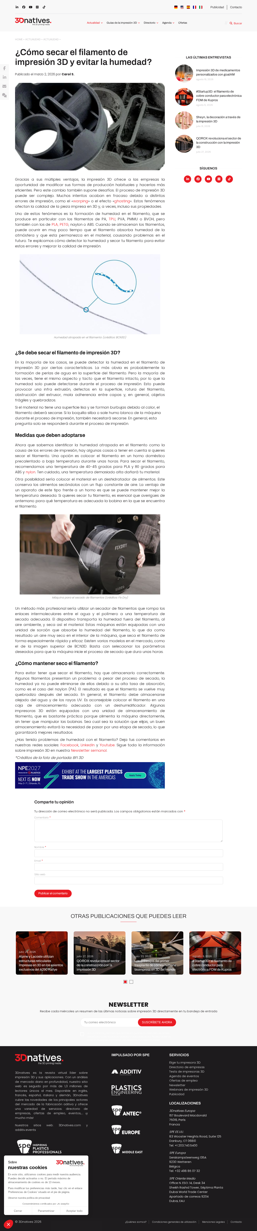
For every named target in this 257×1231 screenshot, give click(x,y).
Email (38, 860)
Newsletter (177, 1085)
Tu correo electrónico (100, 1022)
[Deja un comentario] (4, 95)
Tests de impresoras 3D (186, 1071)
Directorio (149, 22)
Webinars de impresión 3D (188, 1089)
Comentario (42, 817)
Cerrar (18, 1210)
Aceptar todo (74, 1210)
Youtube (107, 744)
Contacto (236, 7)
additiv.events (25, 1130)
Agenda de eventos (184, 1076)
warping (80, 200)
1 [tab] (125, 982)
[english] (182, 7)
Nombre (40, 847)
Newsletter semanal (89, 750)
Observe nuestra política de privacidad (29, 1198)
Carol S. (68, 74)
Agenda (166, 22)
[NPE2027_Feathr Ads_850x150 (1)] (90, 775)
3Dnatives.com (70, 1125)
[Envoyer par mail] (4, 86)
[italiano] (200, 7)
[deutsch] (175, 7)
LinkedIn (88, 744)
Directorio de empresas (187, 1067)
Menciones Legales (213, 1222)
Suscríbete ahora (157, 1022)
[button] (8, 1224)
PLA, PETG (60, 224)
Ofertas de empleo (183, 1080)
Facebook (69, 744)
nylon (30, 471)
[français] (194, 7)
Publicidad (217, 7)
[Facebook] (4, 68)
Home (18, 39)
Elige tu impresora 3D (185, 1062)
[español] (188, 7)
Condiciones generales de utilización (174, 1222)
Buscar (238, 23)
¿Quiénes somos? (135, 1222)
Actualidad (93, 22)
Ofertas (182, 22)
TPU (112, 219)
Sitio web (39, 874)
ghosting (122, 200)
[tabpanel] (42, 953)
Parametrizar (46, 1210)
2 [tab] (131, 982)
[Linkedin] (4, 77)
